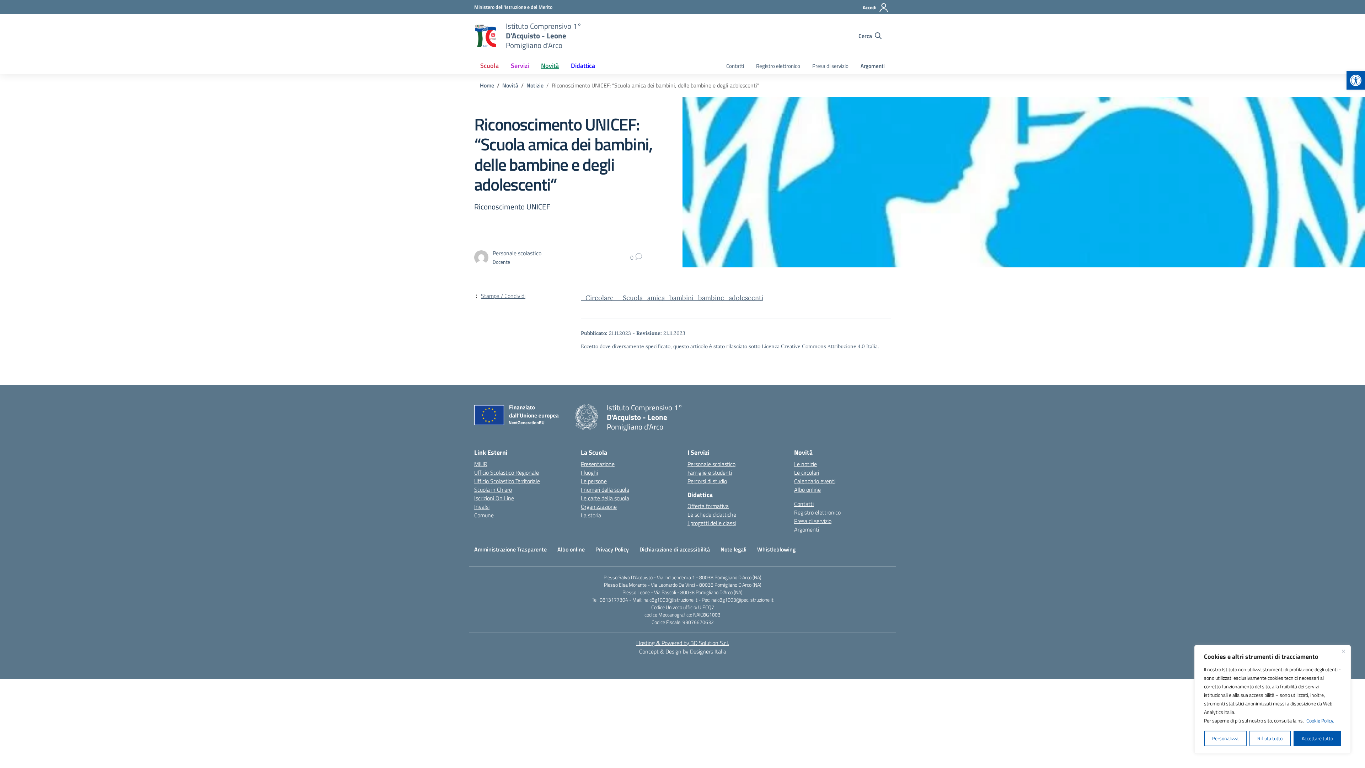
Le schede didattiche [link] (711, 514)
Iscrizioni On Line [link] (494, 498)
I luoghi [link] (589, 472)
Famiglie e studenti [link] (709, 472)
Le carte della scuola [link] (605, 498)
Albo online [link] (807, 489)
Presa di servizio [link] (830, 66)
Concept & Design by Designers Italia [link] (682, 651)
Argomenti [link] (873, 66)
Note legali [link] (733, 549)
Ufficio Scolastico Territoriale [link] (507, 481)
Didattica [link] (583, 65)
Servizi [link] (520, 65)
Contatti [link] (735, 66)
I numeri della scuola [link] (605, 489)
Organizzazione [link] (599, 506)
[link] (1356, 80)
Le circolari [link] (806, 472)
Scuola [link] (489, 65)
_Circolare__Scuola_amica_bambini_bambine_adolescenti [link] (672, 298)
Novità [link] (550, 65)
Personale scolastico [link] (711, 464)
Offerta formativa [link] (708, 506)
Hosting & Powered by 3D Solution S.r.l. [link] (682, 643)
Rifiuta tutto (1270, 738)
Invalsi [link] (481, 506)
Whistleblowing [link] (776, 549)
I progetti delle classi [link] (711, 523)
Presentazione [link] (598, 464)
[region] (1272, 699)
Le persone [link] (594, 481)
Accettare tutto (1317, 738)
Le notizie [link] (805, 464)
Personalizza (1225, 738)
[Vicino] (1343, 651)
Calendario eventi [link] (814, 481)
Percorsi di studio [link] (707, 481)
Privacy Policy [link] (612, 549)
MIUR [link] (480, 464)
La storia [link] (591, 515)
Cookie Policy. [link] (1320, 720)
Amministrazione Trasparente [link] (510, 549)
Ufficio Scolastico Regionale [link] (506, 472)
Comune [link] (484, 515)
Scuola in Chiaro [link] (493, 489)
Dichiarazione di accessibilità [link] (674, 549)
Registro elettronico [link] (778, 66)
